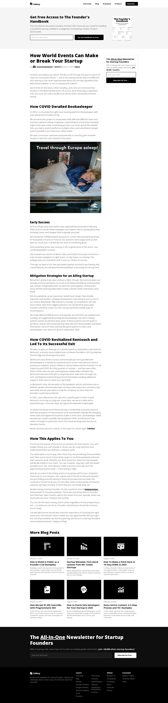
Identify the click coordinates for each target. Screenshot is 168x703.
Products (118, 4)
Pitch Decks (95, 676)
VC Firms (94, 692)
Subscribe (110, 687)
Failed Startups (96, 682)
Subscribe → (131, 4)
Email (124, 682)
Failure (77, 67)
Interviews (87, 4)
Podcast (79, 682)
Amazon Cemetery (82, 690)
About (109, 685)
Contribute (111, 682)
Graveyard (107, 4)
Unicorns (94, 679)
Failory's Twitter (128, 676)
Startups (94, 685)
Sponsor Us (111, 676)
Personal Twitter (128, 679)
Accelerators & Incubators (96, 688)
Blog (97, 4)
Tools (78, 693)
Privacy (109, 690)
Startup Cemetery (82, 685)
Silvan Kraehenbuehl (45, 67)
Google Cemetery (82, 687)
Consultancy (111, 679)
